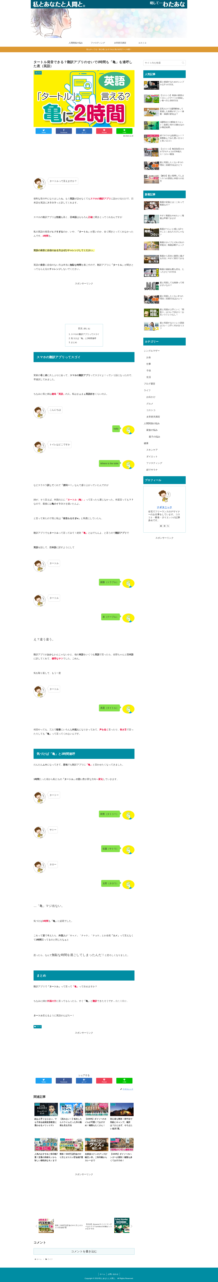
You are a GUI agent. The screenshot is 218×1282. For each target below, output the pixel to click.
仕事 (148, 364)
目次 (80, 328)
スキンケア (152, 450)
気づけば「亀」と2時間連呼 (83, 338)
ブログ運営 (149, 383)
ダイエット (152, 456)
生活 (148, 377)
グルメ (149, 403)
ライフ (38, 1026)
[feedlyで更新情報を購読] (164, 525)
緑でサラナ (152, 470)
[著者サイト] (160, 525)
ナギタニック (164, 507)
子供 (148, 370)
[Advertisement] (84, 157)
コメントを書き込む (84, 1251)
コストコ (150, 410)
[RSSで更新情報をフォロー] (168, 525)
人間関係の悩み (152, 423)
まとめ (74, 342)
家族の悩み (152, 430)
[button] (183, 62)
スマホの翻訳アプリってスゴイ (85, 334)
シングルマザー (152, 351)
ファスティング (154, 463)
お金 (148, 357)
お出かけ (150, 397)
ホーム (102, 1274)
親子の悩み (154, 436)
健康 (146, 443)
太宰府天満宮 (153, 417)
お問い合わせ (113, 1274)
